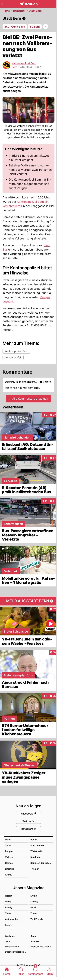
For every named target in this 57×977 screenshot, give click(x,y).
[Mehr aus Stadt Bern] (28, 601)
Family (8, 907)
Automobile (11, 919)
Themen (34, 868)
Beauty (9, 925)
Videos (9, 857)
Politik (33, 839)
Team (34, 936)
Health (8, 895)
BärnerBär (19, 10)
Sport (8, 845)
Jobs (7, 941)
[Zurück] (2, 4)
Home (6, 10)
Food (33, 907)
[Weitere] (45, 26)
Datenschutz (12, 946)
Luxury (34, 901)
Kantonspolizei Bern (24, 63)
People (9, 851)
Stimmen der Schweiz (42, 863)
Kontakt (35, 941)
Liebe (8, 901)
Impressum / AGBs (41, 946)
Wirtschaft (36, 851)
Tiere (8, 913)
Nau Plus (35, 857)
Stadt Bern (35, 10)
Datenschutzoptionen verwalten (16, 951)
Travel (33, 913)
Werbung (10, 936)
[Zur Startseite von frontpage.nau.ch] (29, 3)
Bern (14, 67)
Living (33, 895)
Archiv (8, 874)
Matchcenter (37, 845)
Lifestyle (9, 868)
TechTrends (36, 919)
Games (9, 863)
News (8, 839)
